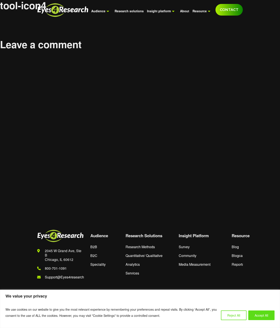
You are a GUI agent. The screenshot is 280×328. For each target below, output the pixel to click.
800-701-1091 (56, 268)
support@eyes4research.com (68, 277)
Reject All (233, 315)
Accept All (261, 315)
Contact (229, 10)
